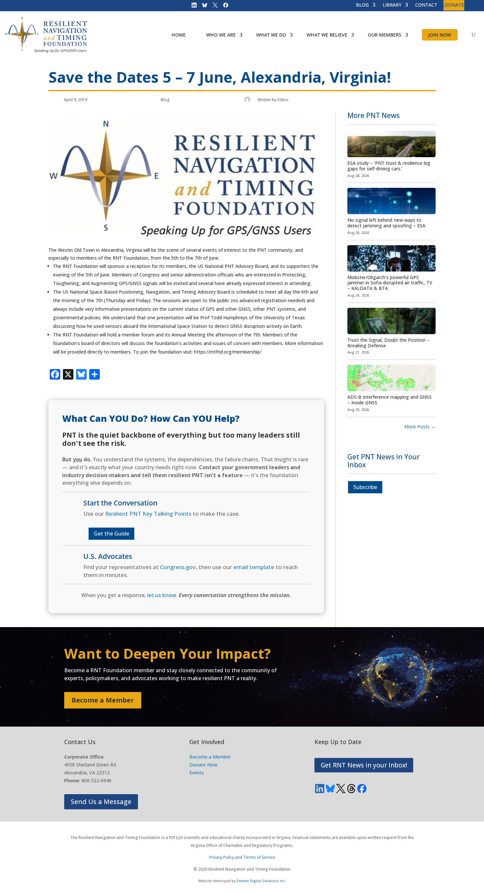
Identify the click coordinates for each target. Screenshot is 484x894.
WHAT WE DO (271, 35)
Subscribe (365, 487)
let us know (161, 595)
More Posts (420, 426)
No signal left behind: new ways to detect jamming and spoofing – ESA (386, 223)
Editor (283, 99)
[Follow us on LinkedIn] (192, 6)
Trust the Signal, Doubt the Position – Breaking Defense (388, 343)
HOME (179, 35)
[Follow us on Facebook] (223, 6)
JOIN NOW (439, 35)
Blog (165, 99)
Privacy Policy (221, 857)
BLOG (362, 5)
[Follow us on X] (213, 6)
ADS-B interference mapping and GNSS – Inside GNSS (389, 400)
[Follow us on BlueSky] (202, 6)
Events (196, 772)
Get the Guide (111, 533)
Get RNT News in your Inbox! (364, 765)
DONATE (454, 5)
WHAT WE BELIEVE (327, 35)
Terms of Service (259, 857)
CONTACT (426, 5)
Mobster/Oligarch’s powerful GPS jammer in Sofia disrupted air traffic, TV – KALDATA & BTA (389, 283)
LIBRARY (392, 5)
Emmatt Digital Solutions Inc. (261, 881)
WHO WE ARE (221, 35)
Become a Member (102, 700)
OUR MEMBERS (384, 35)
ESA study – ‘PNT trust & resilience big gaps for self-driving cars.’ (388, 166)
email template (253, 567)
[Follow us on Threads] (351, 788)
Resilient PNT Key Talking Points (148, 513)
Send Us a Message (101, 801)
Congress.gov (178, 567)
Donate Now (203, 765)
